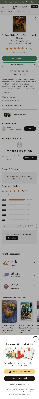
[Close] (35, 339)
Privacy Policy (26, 394)
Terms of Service (9, 392)
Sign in (26, 384)
